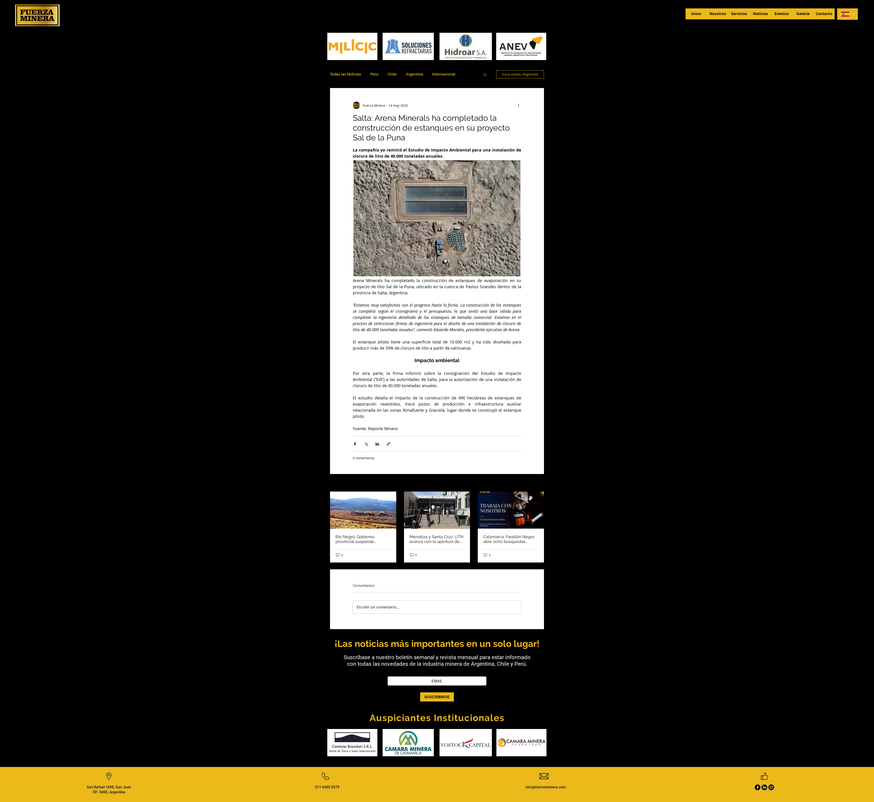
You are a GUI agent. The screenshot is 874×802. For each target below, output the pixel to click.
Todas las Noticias (345, 74)
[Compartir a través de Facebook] (355, 444)
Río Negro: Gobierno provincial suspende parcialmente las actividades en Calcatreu (363, 539)
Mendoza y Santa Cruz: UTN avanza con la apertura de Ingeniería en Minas (436, 539)
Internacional (443, 74)
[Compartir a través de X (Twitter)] (366, 444)
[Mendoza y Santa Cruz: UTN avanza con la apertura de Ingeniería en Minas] (437, 510)
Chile (392, 74)
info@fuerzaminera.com (546, 787)
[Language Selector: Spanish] (847, 14)
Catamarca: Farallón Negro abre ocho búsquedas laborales (508, 539)
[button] (485, 74)
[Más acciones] (518, 105)
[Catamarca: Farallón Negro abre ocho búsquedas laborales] (511, 510)
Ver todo (537, 483)
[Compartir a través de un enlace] (388, 444)
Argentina (414, 74)
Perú (374, 74)
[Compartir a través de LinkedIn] (377, 444)
